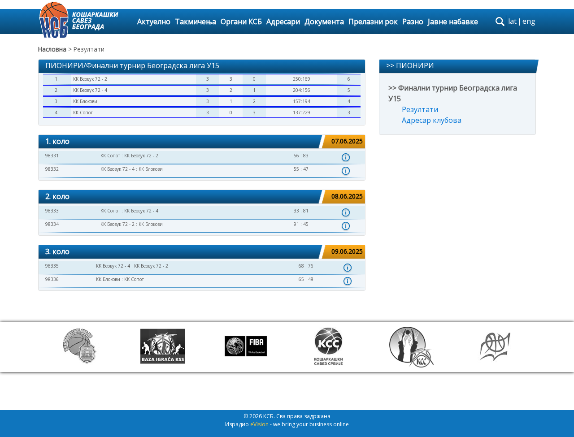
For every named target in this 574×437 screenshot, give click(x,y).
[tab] (202, 142)
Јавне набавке (453, 21)
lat (512, 21)
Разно (412, 21)
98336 (52, 279)
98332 (52, 169)
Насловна (52, 49)
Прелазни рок (373, 21)
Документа (324, 21)
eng (528, 21)
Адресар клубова (431, 120)
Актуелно (153, 21)
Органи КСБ (241, 21)
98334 (52, 224)
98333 (52, 211)
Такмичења (195, 21)
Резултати (420, 109)
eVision (259, 424)
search (500, 21)
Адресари (283, 21)
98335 (52, 266)
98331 (52, 155)
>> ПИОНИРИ (410, 65)
